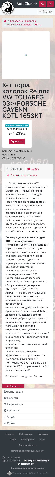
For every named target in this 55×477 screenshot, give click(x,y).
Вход (42, 439)
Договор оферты (27, 445)
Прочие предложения (23, 175)
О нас (13, 439)
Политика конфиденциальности (27, 451)
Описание (16, 168)
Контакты (43, 434)
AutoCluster (26, 4)
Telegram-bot (27, 464)
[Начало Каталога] (5, 20)
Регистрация (28, 439)
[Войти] (50, 4)
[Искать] (42, 4)
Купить (18, 141)
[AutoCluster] (7, 7)
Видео (35, 168)
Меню (47, 11)
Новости (9, 434)
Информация (25, 434)
